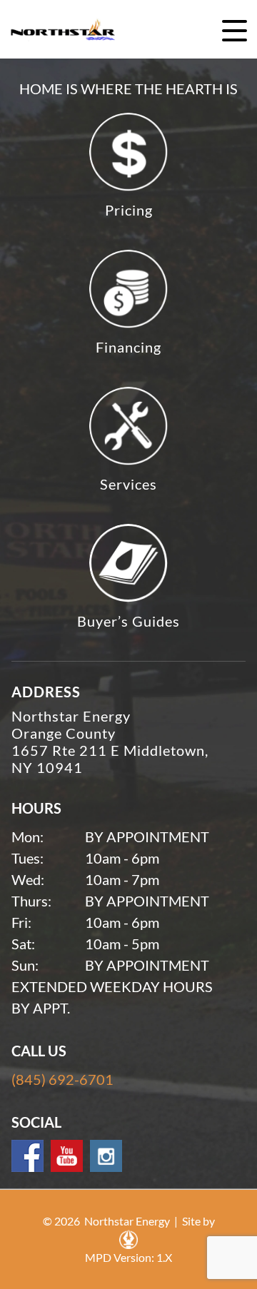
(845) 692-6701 (62, 1079)
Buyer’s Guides (128, 621)
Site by (198, 1221)
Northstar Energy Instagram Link (106, 1156)
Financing (128, 346)
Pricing (129, 209)
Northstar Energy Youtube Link (67, 1156)
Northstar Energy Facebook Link (27, 1156)
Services (128, 483)
